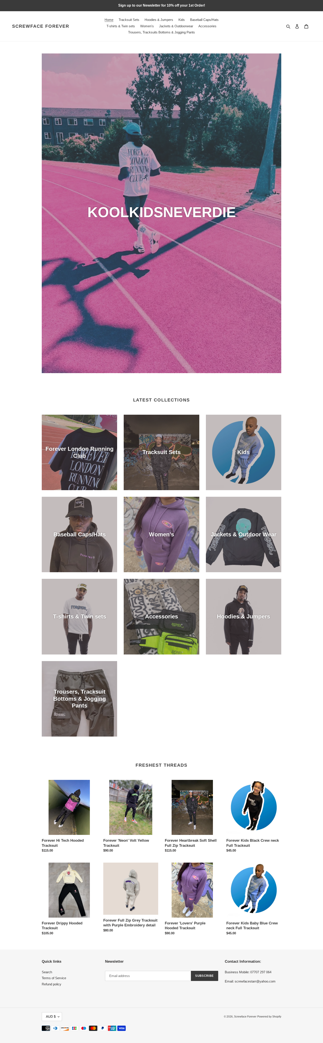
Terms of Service (54, 978)
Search (47, 972)
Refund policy (51, 984)
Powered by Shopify (269, 1016)
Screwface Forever (40, 26)
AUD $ (51, 1016)
